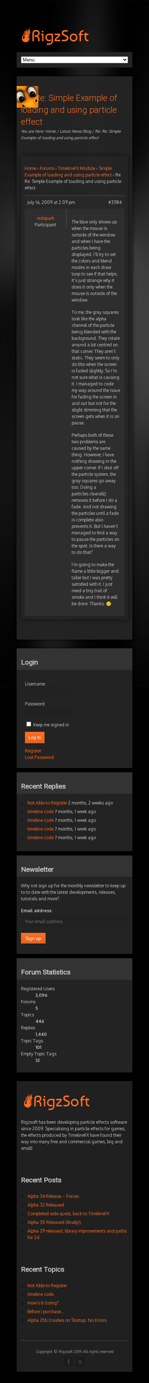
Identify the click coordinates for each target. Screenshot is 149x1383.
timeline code (40, 811)
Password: (35, 704)
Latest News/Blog (75, 131)
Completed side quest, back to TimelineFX (68, 1213)
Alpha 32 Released (45, 1205)
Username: (35, 684)
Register (33, 751)
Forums (47, 168)
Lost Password (39, 757)
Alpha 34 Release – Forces (53, 1196)
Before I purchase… (45, 1311)
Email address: (36, 910)
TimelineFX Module (76, 168)
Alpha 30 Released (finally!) (54, 1222)
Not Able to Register (47, 803)
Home (50, 131)
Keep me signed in (51, 724)
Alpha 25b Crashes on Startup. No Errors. (67, 1320)
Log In (35, 737)
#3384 (115, 202)
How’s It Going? (43, 1303)
